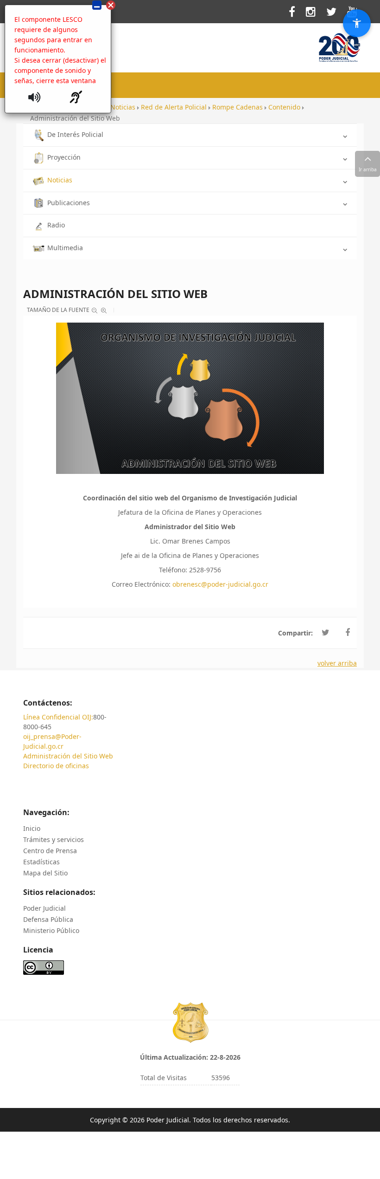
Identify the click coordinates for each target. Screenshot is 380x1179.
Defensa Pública (48, 919)
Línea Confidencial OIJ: (58, 717)
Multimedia (65, 247)
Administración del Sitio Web (68, 755)
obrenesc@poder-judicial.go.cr (220, 584)
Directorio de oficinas (56, 765)
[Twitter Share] (325, 632)
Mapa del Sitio (45, 872)
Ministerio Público (51, 930)
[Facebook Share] (347, 632)
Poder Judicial (44, 908)
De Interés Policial (75, 134)
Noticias (59, 179)
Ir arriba (368, 169)
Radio (56, 224)
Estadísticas (41, 861)
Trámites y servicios (53, 839)
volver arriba (337, 663)
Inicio (31, 828)
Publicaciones (68, 202)
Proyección (64, 157)
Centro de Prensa (50, 850)
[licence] (43, 966)
